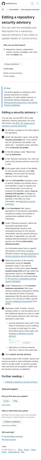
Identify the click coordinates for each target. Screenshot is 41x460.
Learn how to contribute (9, 425)
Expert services (13, 452)
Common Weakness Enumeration (18, 301)
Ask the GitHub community (13, 436)
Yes (7, 401)
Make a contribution (13, 422)
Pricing (4, 452)
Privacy (26, 450)
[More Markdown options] (21, 64)
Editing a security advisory (19, 112)
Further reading (12, 376)
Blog (22, 452)
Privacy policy (6, 405)
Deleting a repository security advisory (21, 382)
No (16, 401)
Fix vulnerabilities (12, 9)
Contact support (10, 439)
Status (33, 450)
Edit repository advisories (30, 9)
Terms (20, 450)
